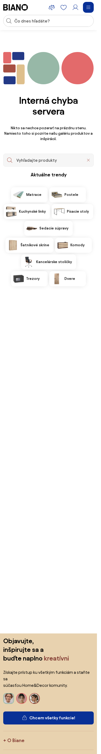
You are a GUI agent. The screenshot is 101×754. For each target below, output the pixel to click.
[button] (88, 160)
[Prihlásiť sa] (75, 7)
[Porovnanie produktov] (51, 7)
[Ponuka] (88, 7)
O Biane (16, 740)
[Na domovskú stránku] (15, 7)
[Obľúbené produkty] (63, 7)
